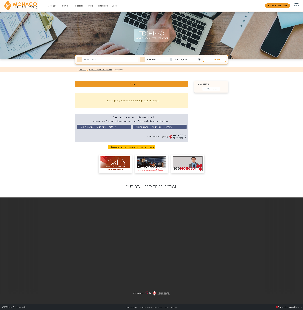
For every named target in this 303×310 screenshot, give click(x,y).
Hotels (90, 5)
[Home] (75, 70)
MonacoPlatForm (295, 307)
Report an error (171, 307)
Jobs (114, 5)
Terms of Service (145, 307)
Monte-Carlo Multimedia (16, 307)
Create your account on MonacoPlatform (154, 127)
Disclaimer (158, 307)
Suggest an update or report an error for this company (132, 147)
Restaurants (102, 5)
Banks (65, 5)
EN (295, 5)
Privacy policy (131, 307)
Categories (53, 5)
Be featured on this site (278, 5)
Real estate (77, 5)
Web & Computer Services (100, 70)
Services (82, 70)
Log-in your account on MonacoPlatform (98, 127)
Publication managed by (158, 136)
